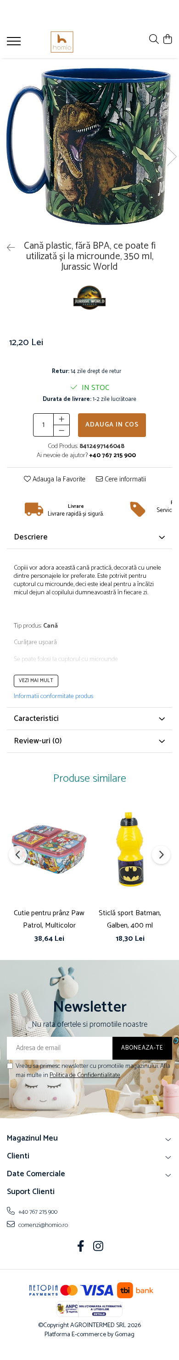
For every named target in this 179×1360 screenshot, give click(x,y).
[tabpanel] (89, 147)
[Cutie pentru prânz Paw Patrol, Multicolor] (49, 849)
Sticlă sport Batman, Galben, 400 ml (130, 919)
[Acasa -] (62, 42)
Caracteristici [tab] (36, 718)
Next (171, 156)
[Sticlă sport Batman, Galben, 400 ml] (129, 849)
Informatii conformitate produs (53, 697)
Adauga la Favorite (58, 480)
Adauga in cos (112, 425)
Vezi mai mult (36, 681)
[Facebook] (81, 1247)
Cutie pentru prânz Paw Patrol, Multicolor (49, 919)
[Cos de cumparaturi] (167, 40)
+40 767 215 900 (37, 1212)
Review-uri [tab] (38, 741)
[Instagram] (98, 1247)
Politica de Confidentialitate (85, 1075)
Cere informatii (124, 480)
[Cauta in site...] (154, 40)
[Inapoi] (7, 248)
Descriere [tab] (31, 537)
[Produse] (15, 44)
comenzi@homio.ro (42, 1225)
